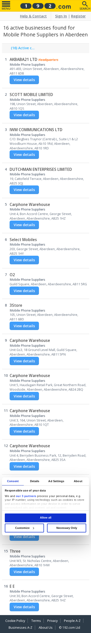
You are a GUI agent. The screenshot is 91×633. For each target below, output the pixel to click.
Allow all (45, 517)
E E (12, 586)
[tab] (22, 49)
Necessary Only (66, 527)
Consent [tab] (13, 481)
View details (24, 79)
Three (15, 551)
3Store (16, 305)
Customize (22, 527)
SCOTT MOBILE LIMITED (31, 94)
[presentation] (22, 49)
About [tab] (78, 481)
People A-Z (72, 621)
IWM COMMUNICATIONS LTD (36, 129)
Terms (36, 621)
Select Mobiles (23, 239)
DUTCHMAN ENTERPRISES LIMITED (41, 169)
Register (78, 16)
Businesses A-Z (20, 627)
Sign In (61, 16)
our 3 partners (26, 496)
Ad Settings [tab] (56, 481)
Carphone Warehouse (30, 204)
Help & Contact (33, 16)
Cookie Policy (15, 621)
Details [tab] (34, 481)
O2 (12, 274)
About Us (46, 627)
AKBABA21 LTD (23, 59)
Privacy (52, 621)
